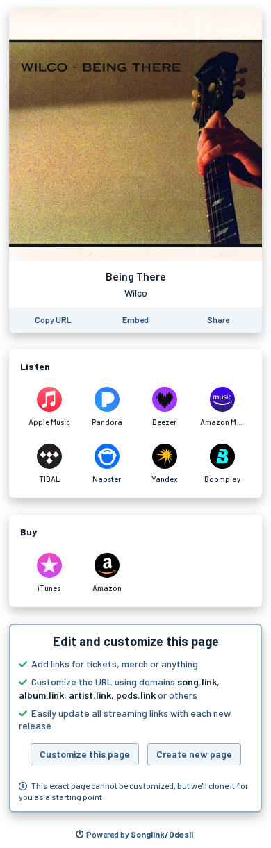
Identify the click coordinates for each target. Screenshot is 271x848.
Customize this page (85, 754)
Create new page (194, 754)
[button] (135, 718)
